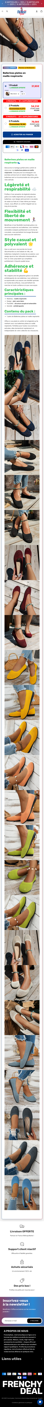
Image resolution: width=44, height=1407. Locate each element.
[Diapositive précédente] (2, 3)
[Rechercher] (7, 11)
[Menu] (2, 11)
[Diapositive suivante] (41, 3)
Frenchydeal (10, 1398)
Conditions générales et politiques (22, 1402)
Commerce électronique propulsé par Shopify (28, 1398)
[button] (22, 90)
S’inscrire (34, 1321)
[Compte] (36, 11)
